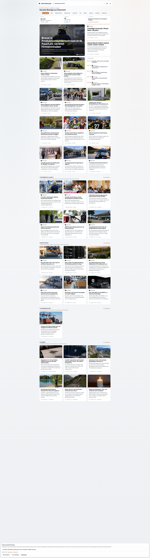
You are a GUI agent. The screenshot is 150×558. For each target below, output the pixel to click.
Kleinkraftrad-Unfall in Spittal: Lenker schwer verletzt (98, 44)
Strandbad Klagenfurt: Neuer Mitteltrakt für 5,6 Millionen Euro (98, 263)
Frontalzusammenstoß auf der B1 (98, 162)
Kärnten (85, 13)
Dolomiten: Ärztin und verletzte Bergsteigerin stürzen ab (97, 360)
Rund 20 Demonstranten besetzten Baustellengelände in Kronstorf (74, 105)
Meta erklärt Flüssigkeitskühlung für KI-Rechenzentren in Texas (74, 263)
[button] (51, 19)
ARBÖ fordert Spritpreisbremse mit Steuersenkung (74, 227)
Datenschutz (10, 552)
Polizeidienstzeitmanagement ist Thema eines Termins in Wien (98, 195)
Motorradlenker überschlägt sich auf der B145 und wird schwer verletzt (73, 75)
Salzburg (91, 13)
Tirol (80, 13)
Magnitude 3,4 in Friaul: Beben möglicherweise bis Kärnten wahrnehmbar (49, 361)
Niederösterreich (58, 13)
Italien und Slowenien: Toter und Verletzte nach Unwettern (98, 390)
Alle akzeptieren (6, 554)
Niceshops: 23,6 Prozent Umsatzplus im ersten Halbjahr (75, 293)
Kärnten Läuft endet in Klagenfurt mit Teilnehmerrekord (74, 133)
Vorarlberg (97, 13)
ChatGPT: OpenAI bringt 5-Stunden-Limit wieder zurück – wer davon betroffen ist (74, 361)
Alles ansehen (106, 177)
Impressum (15, 552)
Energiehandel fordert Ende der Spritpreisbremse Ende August (97, 227)
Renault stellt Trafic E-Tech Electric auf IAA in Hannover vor (50, 263)
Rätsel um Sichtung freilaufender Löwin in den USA (50, 227)
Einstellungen (24, 554)
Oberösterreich (67, 13)
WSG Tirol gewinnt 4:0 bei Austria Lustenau (98, 133)
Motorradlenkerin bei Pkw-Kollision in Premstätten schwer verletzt (50, 105)
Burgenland (104, 13)
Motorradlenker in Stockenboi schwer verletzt (49, 74)
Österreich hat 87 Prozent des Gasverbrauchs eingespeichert (49, 293)
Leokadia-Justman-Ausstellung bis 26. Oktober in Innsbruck (50, 163)
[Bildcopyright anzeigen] (85, 127)
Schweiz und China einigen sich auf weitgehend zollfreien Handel (50, 327)
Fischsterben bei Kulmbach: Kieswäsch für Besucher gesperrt (50, 390)
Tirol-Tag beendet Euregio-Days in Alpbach (74, 163)
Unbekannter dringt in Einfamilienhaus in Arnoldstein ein (98, 103)
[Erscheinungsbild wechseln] (110, 3)
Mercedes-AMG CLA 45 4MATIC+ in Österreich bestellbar (98, 293)
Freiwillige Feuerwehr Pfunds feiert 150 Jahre (97, 29)
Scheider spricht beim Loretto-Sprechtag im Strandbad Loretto (73, 197)
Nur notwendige (15, 554)
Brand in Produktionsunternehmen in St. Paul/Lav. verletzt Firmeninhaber (62, 42)
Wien (52, 13)
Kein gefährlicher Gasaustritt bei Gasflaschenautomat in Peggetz (50, 133)
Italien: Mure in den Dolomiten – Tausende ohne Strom (74, 390)
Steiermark (75, 13)
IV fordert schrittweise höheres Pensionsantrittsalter (49, 197)
